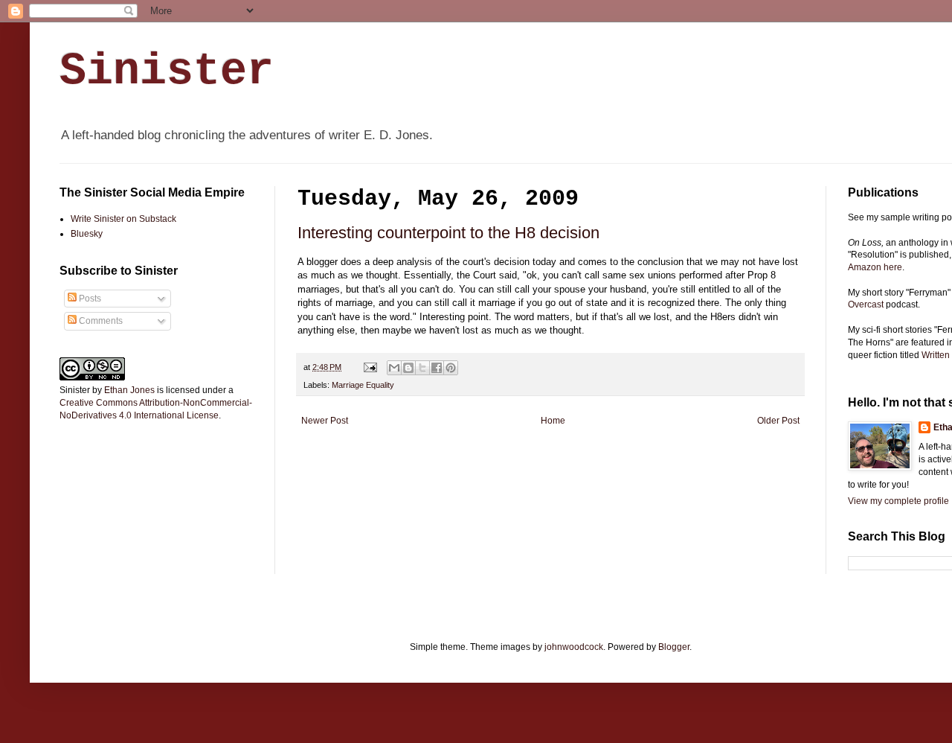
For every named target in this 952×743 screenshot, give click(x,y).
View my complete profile (898, 501)
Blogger (673, 647)
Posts (89, 298)
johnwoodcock (573, 647)
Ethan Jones (129, 390)
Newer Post (324, 420)
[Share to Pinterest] (450, 367)
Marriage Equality (363, 384)
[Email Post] (369, 367)
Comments (100, 321)
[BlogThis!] (408, 367)
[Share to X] (422, 367)
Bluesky (87, 234)
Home (553, 420)
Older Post (778, 420)
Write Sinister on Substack (123, 219)
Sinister (167, 71)
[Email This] (394, 367)
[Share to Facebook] (436, 367)
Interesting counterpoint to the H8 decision (448, 232)
